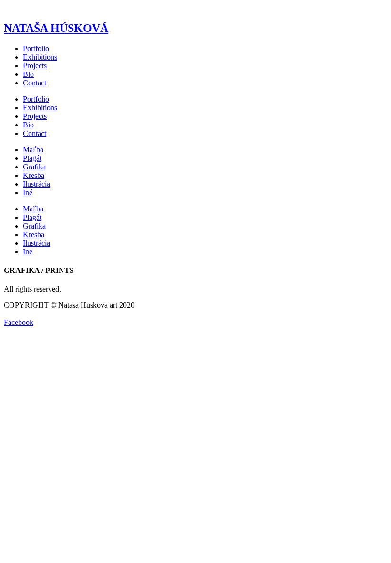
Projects (35, 66)
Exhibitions (40, 57)
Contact (34, 83)
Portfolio (36, 48)
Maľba (33, 150)
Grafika (34, 167)
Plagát (32, 158)
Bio (28, 74)
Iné (27, 192)
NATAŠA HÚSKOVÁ (56, 28)
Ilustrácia (36, 184)
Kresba (33, 175)
